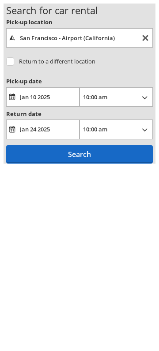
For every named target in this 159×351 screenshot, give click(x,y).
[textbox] (79, 38)
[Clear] (145, 38)
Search (79, 154)
